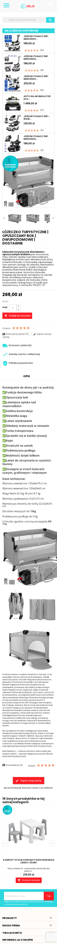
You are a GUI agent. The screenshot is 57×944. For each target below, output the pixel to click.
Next (52, 843)
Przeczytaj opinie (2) (17, 334)
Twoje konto (12, 933)
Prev (5, 843)
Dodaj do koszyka (17, 315)
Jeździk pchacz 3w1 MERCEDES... (36, 57)
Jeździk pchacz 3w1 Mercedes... (36, 37)
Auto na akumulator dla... (37, 98)
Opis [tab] (26, 375)
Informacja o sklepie (17, 940)
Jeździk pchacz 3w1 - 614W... (37, 118)
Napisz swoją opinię (30, 780)
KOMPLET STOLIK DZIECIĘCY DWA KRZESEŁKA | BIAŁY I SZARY (28, 861)
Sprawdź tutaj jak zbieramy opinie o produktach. (28, 787)
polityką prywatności (19, 904)
